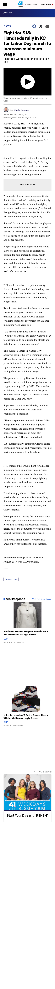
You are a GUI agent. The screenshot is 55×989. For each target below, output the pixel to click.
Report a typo (11, 579)
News (8, 25)
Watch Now (46, 4)
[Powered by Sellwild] (47, 772)
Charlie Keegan (21, 110)
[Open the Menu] (5, 4)
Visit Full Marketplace (41, 599)
